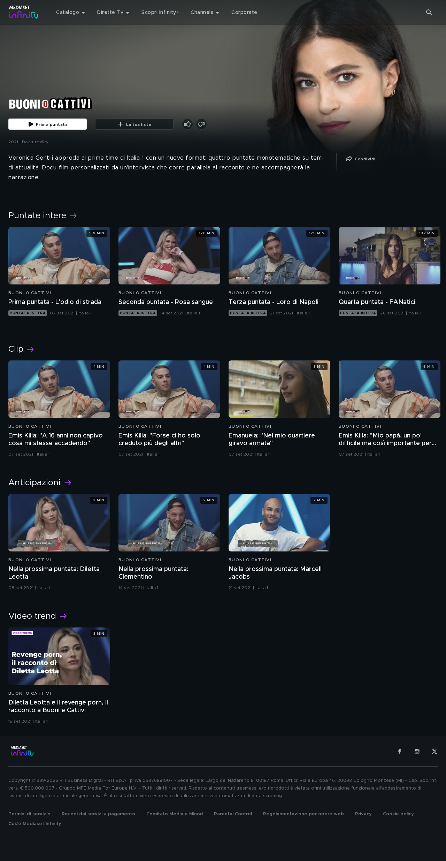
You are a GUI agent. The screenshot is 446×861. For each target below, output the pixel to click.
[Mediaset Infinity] (23, 12)
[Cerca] (429, 12)
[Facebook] (400, 751)
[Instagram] (417, 751)
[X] (434, 751)
